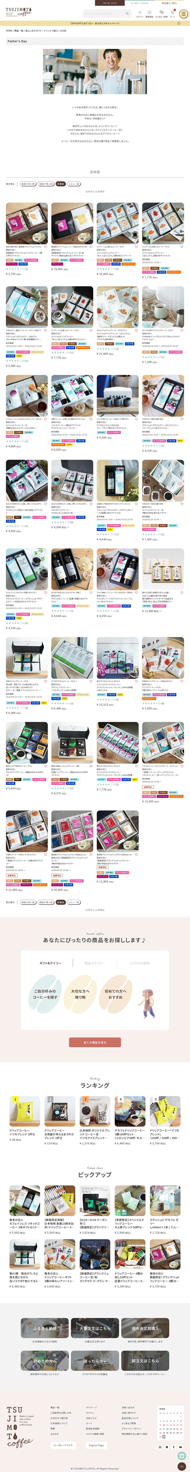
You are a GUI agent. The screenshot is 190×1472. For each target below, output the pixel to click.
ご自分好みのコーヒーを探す (45, 994)
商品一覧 (18, 30)
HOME (9, 30)
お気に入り (91, 1418)
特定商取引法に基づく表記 (135, 1433)
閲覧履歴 (149, 16)
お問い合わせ (128, 1407)
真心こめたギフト (33, 30)
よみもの (54, 1433)
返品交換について (130, 1418)
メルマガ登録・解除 (95, 1433)
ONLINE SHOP (110, 3)
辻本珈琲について (59, 1423)
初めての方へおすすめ (115, 994)
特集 (52, 1428)
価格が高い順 (45, 183)
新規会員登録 (92, 1428)
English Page (96, 1445)
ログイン (140, 16)
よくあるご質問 (162, 16)
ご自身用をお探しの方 (61, 1412)
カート (89, 1423)
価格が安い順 (28, 183)
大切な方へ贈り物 (80, 994)
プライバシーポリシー (132, 1428)
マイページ (91, 1407)
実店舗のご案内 (169, 3)
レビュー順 (74, 183)
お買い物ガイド (129, 1412)
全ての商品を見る (95, 1042)
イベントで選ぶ (51, 30)
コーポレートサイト (139, 3)
